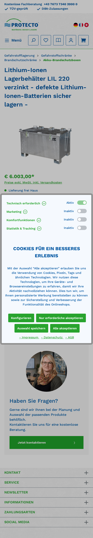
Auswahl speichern (31, 328)
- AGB (69, 337)
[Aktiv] (82, 202)
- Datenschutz (52, 337)
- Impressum (29, 337)
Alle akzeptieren (65, 328)
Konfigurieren (21, 318)
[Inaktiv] (82, 211)
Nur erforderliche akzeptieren (61, 318)
